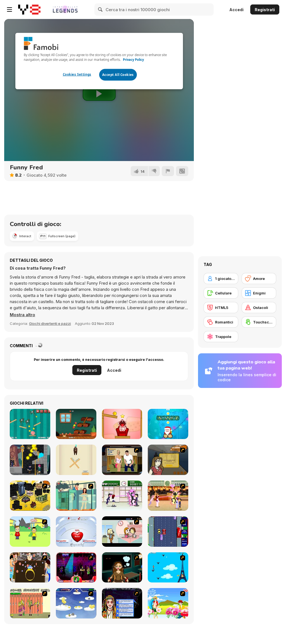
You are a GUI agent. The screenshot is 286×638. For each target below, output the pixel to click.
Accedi (236, 9)
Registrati (265, 9)
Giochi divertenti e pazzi (50, 323)
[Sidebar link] (9, 9)
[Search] (100, 9)
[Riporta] (168, 171)
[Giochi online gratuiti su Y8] (29, 9)
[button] (22, 315)
